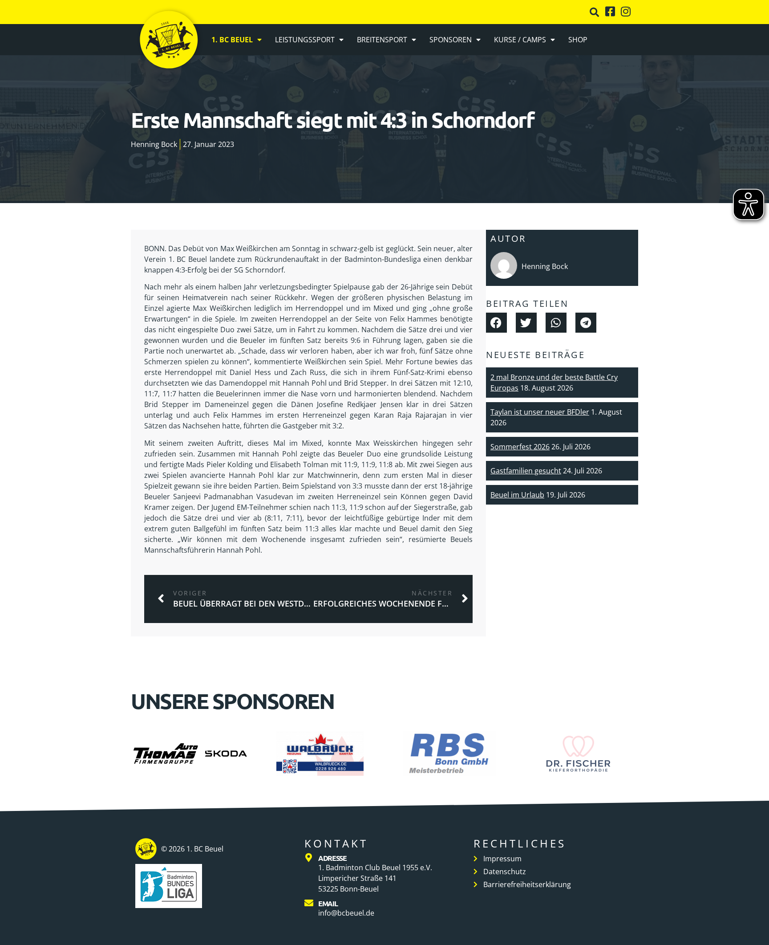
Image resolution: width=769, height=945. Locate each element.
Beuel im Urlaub (517, 495)
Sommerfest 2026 (520, 447)
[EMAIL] (308, 903)
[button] (594, 12)
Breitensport (382, 40)
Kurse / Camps (520, 40)
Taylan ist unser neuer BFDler (539, 412)
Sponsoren (450, 40)
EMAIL (328, 903)
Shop (577, 40)
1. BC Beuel (232, 40)
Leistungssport (305, 40)
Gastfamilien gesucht (525, 471)
